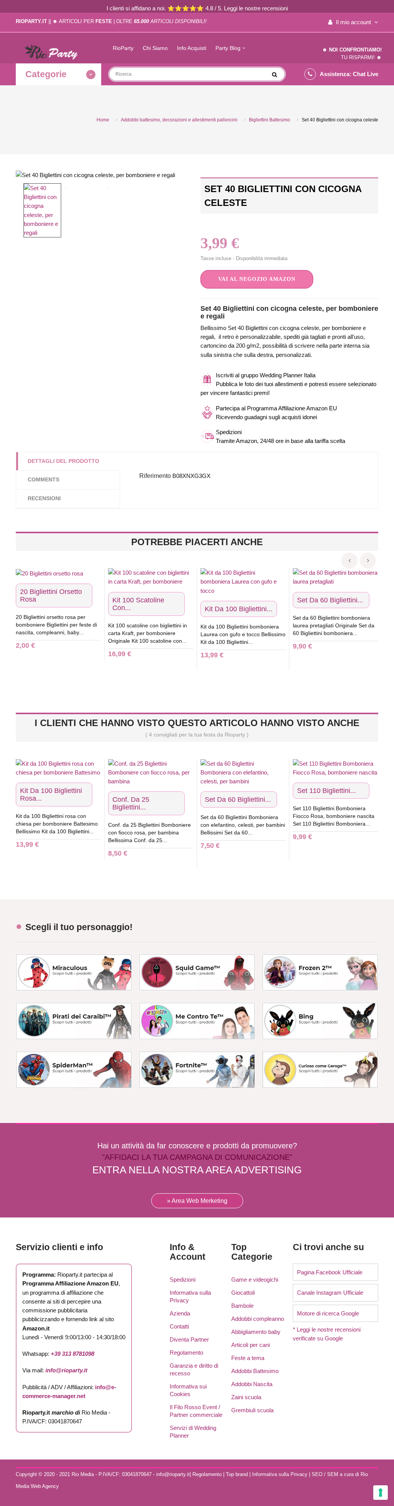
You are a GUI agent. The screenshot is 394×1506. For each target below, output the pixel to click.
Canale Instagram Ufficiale (330, 1292)
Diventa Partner (189, 1339)
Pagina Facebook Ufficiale (329, 1272)
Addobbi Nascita (251, 1384)
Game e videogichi (254, 1279)
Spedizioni (182, 1279)
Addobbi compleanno (257, 1318)
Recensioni (44, 498)
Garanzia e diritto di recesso (194, 1369)
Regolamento (186, 1352)
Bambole (242, 1305)
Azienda (180, 1313)
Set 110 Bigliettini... (326, 790)
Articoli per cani (250, 1345)
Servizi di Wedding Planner (193, 1432)
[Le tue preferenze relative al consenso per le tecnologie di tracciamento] (380, 1492)
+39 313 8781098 (72, 1353)
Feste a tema (247, 1358)
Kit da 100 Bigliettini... (238, 609)
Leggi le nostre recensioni (256, 8)
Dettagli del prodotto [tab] (63, 461)
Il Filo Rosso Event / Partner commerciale (196, 1411)
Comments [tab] (43, 479)
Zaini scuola (246, 1397)
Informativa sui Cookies (188, 1390)
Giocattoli (243, 1292)
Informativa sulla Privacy (190, 1296)
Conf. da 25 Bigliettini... (130, 803)
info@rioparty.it (66, 1370)
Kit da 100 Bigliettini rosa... (51, 794)
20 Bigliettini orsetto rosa (51, 595)
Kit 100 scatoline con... (138, 604)
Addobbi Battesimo (255, 1371)
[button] (256, 279)
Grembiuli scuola (252, 1410)
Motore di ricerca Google (328, 1313)
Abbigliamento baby (255, 1332)
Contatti (179, 1326)
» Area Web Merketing (197, 1201)
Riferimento (155, 476)
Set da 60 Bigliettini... (330, 600)
